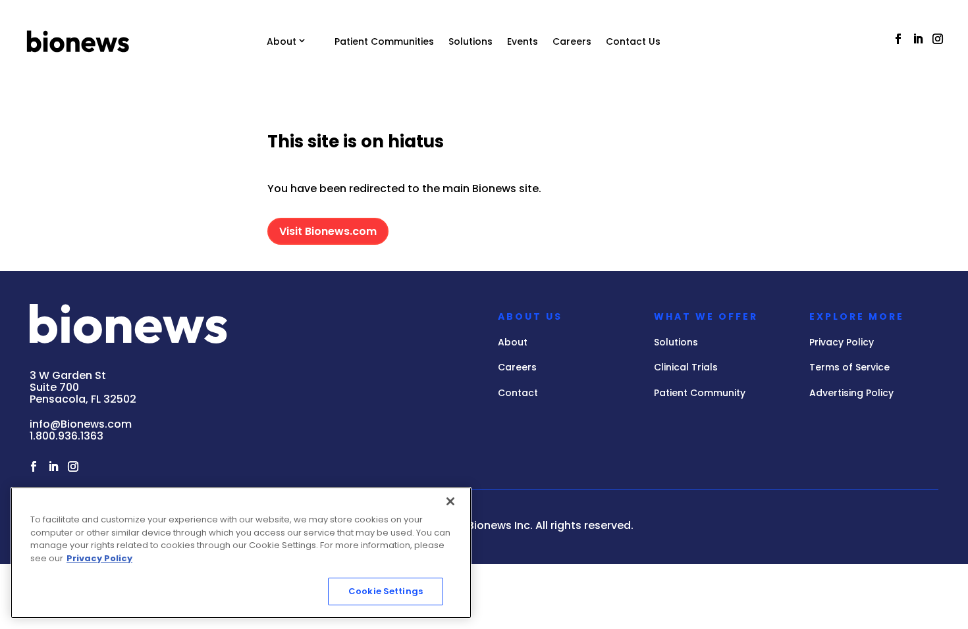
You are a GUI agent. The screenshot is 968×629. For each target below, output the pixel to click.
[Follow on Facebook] (898, 38)
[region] (241, 552)
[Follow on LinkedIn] (917, 38)
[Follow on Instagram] (937, 38)
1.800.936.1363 (66, 435)
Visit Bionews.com (328, 231)
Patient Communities (384, 41)
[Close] (450, 501)
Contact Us (633, 41)
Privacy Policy (99, 558)
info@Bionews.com (81, 424)
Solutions (470, 41)
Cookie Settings (385, 591)
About (281, 41)
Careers (571, 41)
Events (522, 41)
